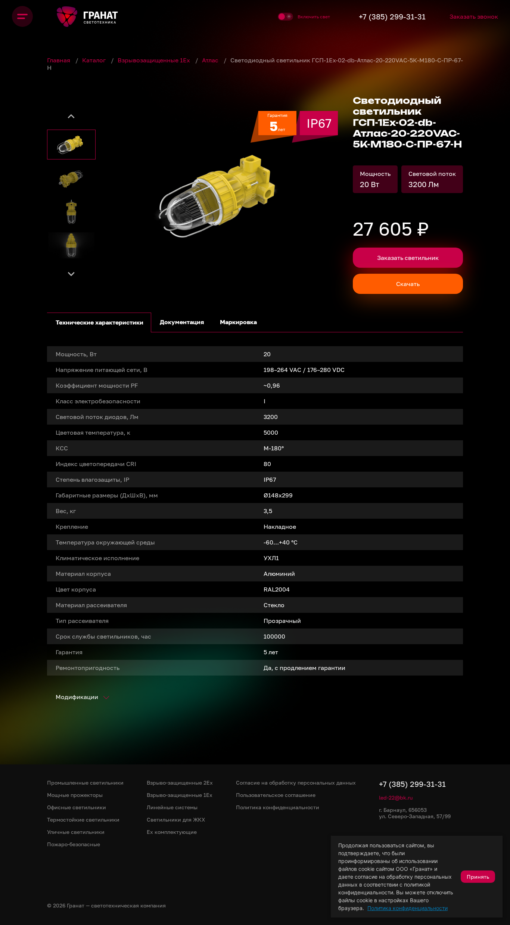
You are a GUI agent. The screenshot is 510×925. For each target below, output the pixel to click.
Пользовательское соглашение (275, 795)
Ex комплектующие (172, 832)
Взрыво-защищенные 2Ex (180, 782)
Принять (478, 876)
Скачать (408, 284)
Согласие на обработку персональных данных (296, 782)
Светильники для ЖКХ (176, 819)
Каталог (94, 60)
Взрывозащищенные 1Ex (155, 60)
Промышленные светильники (85, 782)
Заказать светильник (408, 257)
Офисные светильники (76, 807)
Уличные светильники (76, 832)
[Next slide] (71, 273)
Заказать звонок (474, 16)
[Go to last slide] (71, 116)
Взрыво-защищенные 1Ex (179, 795)
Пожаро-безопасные (73, 844)
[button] (71, 144)
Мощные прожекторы (75, 795)
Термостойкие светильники (83, 819)
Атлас (211, 60)
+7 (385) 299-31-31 (392, 16)
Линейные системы (172, 807)
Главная (59, 60)
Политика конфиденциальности (407, 908)
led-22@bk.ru (396, 797)
